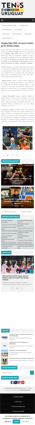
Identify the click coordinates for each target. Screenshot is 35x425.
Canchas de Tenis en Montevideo (18, 350)
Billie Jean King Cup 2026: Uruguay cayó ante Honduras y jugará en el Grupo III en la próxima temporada (15, 278)
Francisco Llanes (23, 25)
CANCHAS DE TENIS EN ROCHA (9, 242)
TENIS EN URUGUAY (25, 390)
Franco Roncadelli (6, 29)
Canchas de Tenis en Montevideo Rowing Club (21, 358)
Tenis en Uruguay (17, 34)
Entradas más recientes (10, 211)
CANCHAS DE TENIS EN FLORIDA (9, 233)
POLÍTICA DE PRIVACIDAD (18, 406)
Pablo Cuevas (5, 34)
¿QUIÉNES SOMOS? (18, 397)
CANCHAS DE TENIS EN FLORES (25, 230)
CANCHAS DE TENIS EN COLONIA (25, 228)
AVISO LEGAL (18, 401)
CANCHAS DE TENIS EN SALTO (25, 242)
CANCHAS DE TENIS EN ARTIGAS (9, 224)
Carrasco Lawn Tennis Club (9, 25)
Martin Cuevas (18, 29)
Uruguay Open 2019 (7, 38)
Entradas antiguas (26, 211)
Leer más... (26, 421)
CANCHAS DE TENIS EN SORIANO (25, 244)
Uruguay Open (28, 34)
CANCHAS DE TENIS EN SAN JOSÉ (9, 244)
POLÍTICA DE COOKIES (18, 411)
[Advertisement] (17, 310)
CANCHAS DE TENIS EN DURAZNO (9, 230)
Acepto (16, 421)
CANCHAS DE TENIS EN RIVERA (25, 240)
